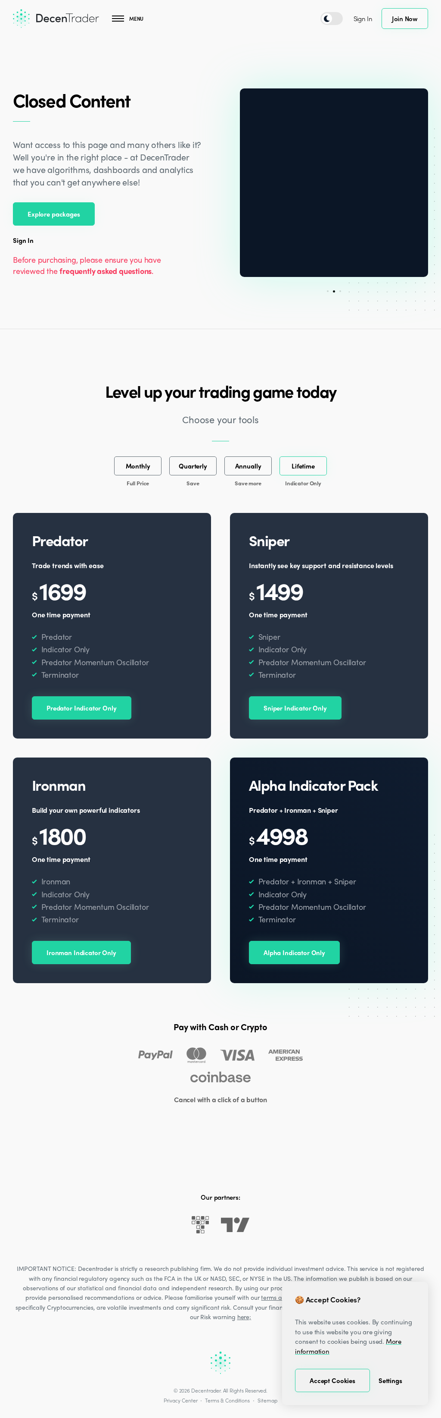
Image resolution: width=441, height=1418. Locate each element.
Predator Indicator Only (82, 708)
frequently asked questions (105, 270)
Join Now (405, 18)
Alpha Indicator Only (294, 952)
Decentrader (205, 1390)
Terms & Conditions (227, 1400)
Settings (390, 1380)
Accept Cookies (332, 1380)
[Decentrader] (56, 18)
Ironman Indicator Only (81, 952)
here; (244, 1316)
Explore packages (54, 214)
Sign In (363, 18)
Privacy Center (180, 1400)
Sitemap (267, 1400)
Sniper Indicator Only (295, 708)
